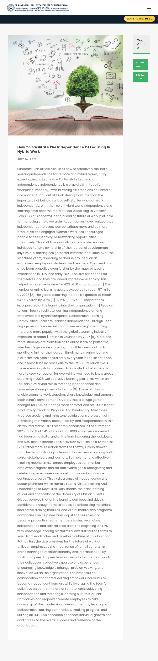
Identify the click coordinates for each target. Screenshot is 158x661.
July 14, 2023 (27, 159)
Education (140, 76)
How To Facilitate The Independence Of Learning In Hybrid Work (63, 149)
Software (140, 64)
